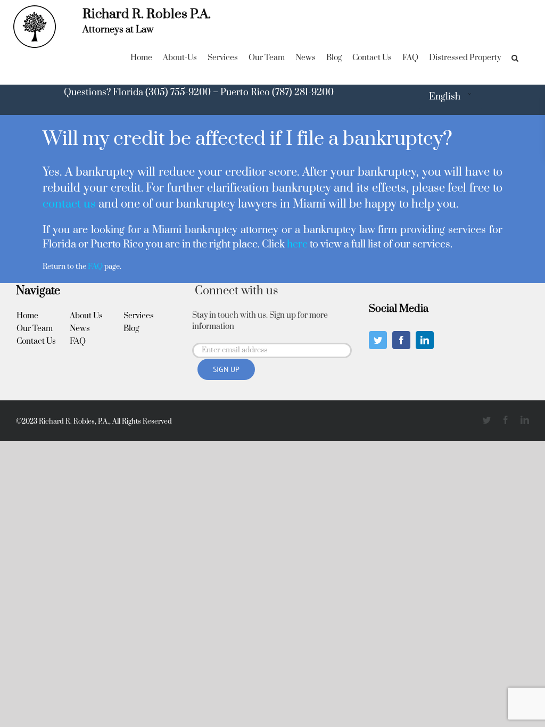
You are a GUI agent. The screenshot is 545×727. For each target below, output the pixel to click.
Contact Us (36, 341)
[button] (514, 58)
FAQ (78, 341)
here (297, 244)
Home (27, 316)
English (444, 97)
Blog (131, 329)
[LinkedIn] (425, 340)
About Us (86, 316)
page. (104, 266)
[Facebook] (401, 340)
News (80, 329)
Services (138, 316)
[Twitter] (378, 340)
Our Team (34, 329)
